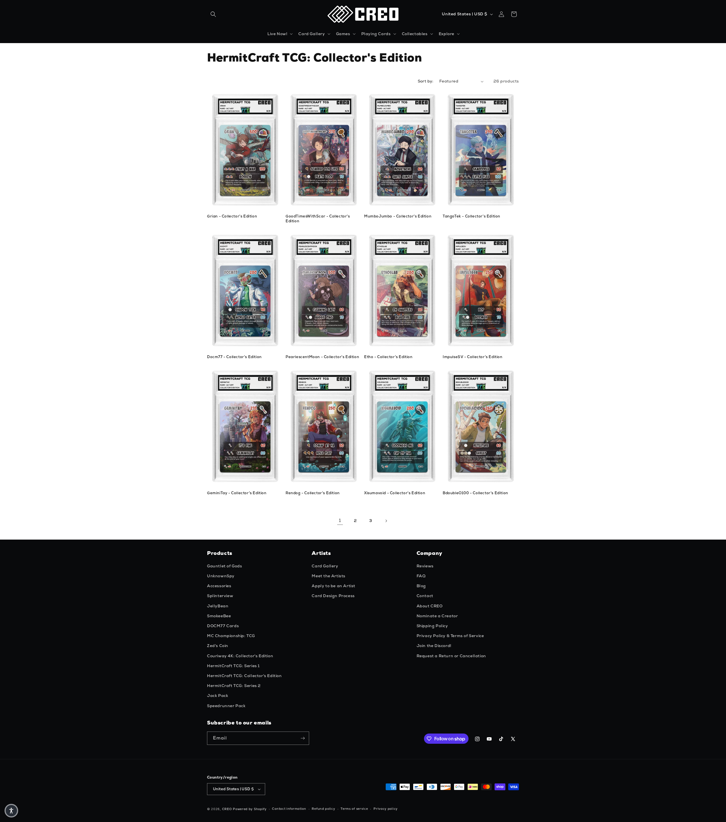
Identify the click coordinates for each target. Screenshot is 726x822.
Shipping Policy (432, 625)
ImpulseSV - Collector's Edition (473, 357)
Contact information (289, 809)
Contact (425, 595)
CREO (227, 809)
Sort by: (426, 81)
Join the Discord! (434, 645)
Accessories (219, 585)
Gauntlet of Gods (224, 566)
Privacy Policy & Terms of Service (450, 635)
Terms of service (354, 809)
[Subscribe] (302, 738)
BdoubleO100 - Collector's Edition (475, 493)
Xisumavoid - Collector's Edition (394, 493)
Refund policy (323, 809)
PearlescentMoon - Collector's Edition (322, 357)
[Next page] (386, 521)
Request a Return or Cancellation (451, 655)
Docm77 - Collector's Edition (234, 357)
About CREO (430, 605)
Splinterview (220, 595)
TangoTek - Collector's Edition (471, 216)
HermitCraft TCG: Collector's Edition (244, 675)
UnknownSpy (221, 575)
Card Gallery (325, 566)
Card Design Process (333, 595)
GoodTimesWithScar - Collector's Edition (318, 218)
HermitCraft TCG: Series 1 (233, 665)
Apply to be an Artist (333, 585)
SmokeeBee (219, 615)
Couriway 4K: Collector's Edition (240, 655)
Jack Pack (217, 695)
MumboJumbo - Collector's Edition (397, 216)
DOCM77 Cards (223, 625)
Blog (421, 585)
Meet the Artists (328, 575)
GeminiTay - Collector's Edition (237, 493)
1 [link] (340, 520)
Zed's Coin (217, 645)
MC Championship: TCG (231, 635)
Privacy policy (385, 809)
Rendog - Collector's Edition (313, 493)
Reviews (425, 566)
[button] (213, 14)
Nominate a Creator (437, 615)
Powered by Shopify (250, 809)
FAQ (421, 575)
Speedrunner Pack (226, 705)
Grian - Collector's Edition (232, 216)
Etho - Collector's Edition (388, 357)
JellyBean (217, 605)
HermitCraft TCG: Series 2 (234, 685)
